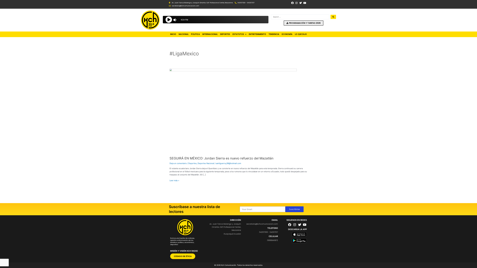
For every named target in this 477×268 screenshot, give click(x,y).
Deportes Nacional (206, 163)
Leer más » (174, 180)
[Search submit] (333, 17)
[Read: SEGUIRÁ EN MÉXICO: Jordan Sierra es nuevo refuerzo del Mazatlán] (233, 111)
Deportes (192, 163)
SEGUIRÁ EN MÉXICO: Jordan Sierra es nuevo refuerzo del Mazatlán (221, 158)
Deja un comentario (178, 163)
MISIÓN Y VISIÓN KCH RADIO (184, 251)
